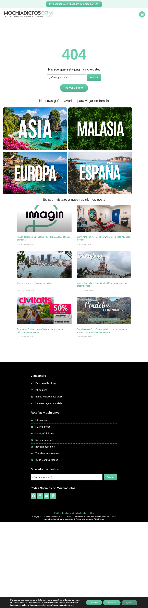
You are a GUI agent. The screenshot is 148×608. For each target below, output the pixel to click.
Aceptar (94, 602)
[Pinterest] (53, 496)
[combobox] (66, 77)
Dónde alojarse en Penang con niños (34, 283)
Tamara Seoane (101, 516)
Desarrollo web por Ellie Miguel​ (90, 519)
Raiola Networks (65, 519)
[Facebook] (33, 496)
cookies (90, 513)
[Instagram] (40, 496)
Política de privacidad (64, 513)
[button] (142, 14)
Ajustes (129, 602)
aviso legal (80, 513)
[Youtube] (46, 496)
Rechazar (112, 602)
